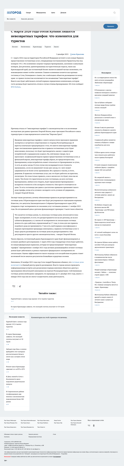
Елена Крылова (77, 54)
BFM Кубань (16, 87)
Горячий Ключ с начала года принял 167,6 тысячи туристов (32, 300)
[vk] (14, 286)
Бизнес (15, 47)
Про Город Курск (25, 423)
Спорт (28, 13)
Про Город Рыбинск (42, 423)
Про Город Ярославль (43, 420)
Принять (110, 26)
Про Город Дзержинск (10, 427)
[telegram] (20, 286)
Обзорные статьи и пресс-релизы (13, 434)
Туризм (48, 47)
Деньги (63, 13)
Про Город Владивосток (27, 427)
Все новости (11, 19)
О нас (54, 434)
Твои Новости (41, 427)
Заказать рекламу (27, 19)
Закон (56, 47)
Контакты (6, 436)
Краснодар (37, 47)
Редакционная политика (35, 436)
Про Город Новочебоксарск (28, 420)
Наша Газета (57, 420)
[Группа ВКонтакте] (89, 426)
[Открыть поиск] (114, 13)
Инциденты (41, 13)
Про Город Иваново (76, 420)
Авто (53, 13)
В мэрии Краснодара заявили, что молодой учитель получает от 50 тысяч (37, 308)
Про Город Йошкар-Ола (10, 423)
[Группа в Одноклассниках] (93, 426)
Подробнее (64, 453)
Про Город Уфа (58, 423)
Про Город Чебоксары (10, 420)
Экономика (25, 47)
